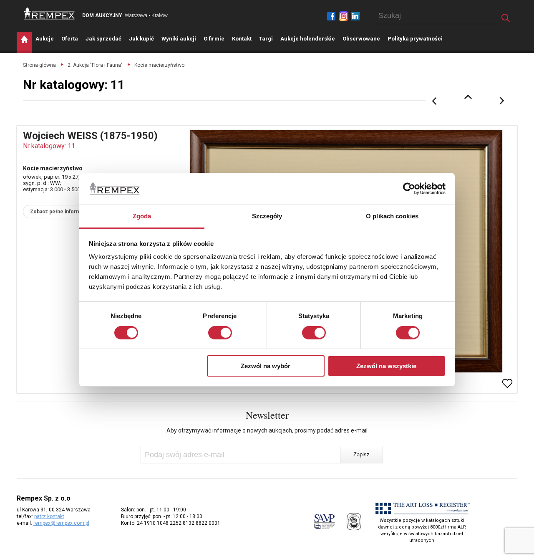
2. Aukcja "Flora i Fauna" (95, 65)
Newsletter (267, 415)
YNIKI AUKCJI (178, 38)
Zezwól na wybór (265, 365)
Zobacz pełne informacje (60, 212)
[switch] (220, 332)
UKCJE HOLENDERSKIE (307, 38)
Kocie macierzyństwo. (160, 65)
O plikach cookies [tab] (392, 216)
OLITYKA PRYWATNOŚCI (415, 38)
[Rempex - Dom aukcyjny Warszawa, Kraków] (49, 14)
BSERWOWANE (361, 38)
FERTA (69, 38)
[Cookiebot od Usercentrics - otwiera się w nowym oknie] (409, 188)
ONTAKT (242, 38)
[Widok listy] (468, 96)
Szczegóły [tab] (267, 216)
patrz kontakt (49, 516)
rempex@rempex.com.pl (61, 523)
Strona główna (39, 65)
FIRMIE (214, 38)
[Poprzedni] (434, 101)
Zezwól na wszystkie (386, 365)
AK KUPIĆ (141, 38)
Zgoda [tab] (142, 216)
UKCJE (44, 38)
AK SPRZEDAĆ (103, 38)
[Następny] (502, 101)
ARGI (266, 38)
